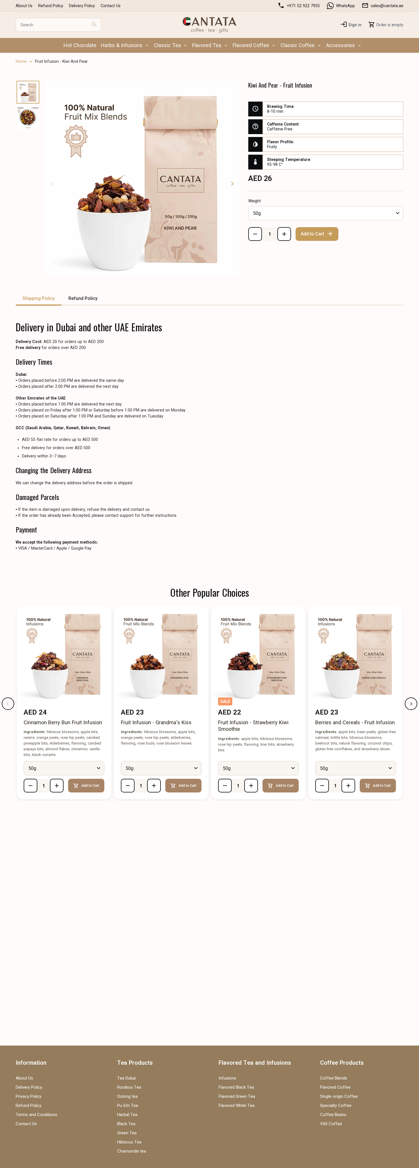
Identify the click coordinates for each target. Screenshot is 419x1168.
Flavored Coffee (251, 45)
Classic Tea (167, 45)
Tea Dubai (126, 1078)
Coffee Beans (333, 1114)
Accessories (340, 45)
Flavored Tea (206, 45)
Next (232, 183)
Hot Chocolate (80, 45)
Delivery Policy (82, 5)
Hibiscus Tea (129, 1142)
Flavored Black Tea (236, 1087)
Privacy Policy (28, 1096)
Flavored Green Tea (237, 1096)
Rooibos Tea (129, 1087)
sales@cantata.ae (387, 5)
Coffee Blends (333, 1078)
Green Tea (127, 1132)
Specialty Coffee (335, 1105)
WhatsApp (345, 5)
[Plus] (284, 234)
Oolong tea (127, 1096)
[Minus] (255, 234)
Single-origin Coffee (339, 1096)
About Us (24, 5)
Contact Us (111, 5)
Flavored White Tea (237, 1105)
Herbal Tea (127, 1114)
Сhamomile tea (131, 1151)
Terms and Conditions (36, 1114)
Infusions (227, 1078)
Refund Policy (50, 5)
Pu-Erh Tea (127, 1105)
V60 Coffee (331, 1123)
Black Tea (126, 1123)
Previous (52, 183)
